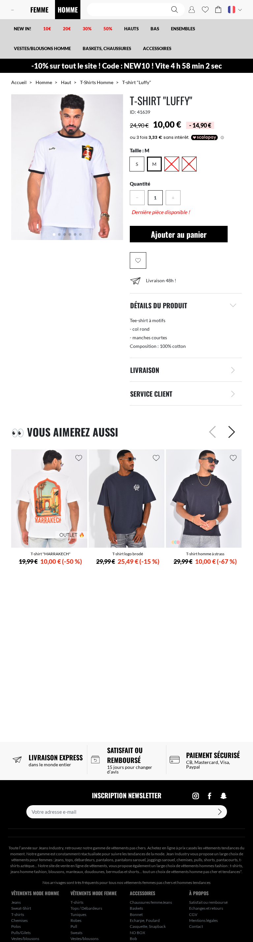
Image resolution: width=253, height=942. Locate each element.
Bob (133, 938)
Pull (73, 926)
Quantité (140, 184)
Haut (66, 82)
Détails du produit (158, 305)
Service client (151, 394)
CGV (193, 914)
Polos (16, 926)
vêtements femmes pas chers (148, 882)
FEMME (39, 10)
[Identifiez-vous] (192, 9)
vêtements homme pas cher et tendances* (206, 871)
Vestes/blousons (25, 938)
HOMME (68, 10)
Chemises (19, 920)
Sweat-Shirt (21, 908)
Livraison (144, 370)
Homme (44, 82)
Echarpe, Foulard (145, 920)
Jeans (16, 902)
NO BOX (137, 932)
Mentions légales (203, 920)
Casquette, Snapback (148, 926)
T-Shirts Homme (96, 82)
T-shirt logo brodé (127, 553)
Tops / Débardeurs (86, 908)
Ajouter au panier (179, 234)
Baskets (136, 908)
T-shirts (17, 914)
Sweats (76, 932)
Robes (75, 920)
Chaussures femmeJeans (151, 902)
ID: (133, 112)
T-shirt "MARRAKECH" (50, 553)
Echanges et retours (206, 908)
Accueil (19, 82)
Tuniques (78, 914)
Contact (196, 926)
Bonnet (136, 914)
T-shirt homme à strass (205, 553)
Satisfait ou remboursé (208, 902)
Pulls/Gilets (21, 932)
